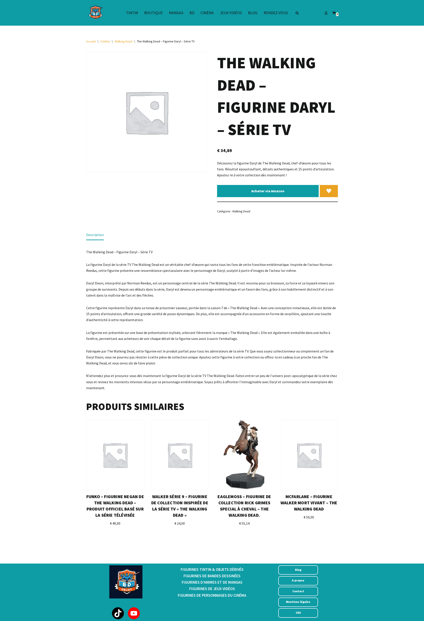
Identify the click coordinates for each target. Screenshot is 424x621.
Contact (298, 591)
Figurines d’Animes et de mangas (212, 582)
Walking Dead (123, 41)
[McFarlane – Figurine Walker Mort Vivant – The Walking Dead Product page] (309, 455)
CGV (298, 613)
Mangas (176, 12)
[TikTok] (118, 613)
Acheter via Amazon (267, 191)
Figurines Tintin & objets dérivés (212, 569)
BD (191, 12)
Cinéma (207, 12)
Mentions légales (298, 602)
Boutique (153, 12)
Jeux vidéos (231, 12)
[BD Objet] (95, 13)
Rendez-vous (276, 12)
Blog (252, 12)
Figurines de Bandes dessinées (212, 575)
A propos (298, 580)
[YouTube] (134, 613)
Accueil (91, 41)
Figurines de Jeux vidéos (212, 588)
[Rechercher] (297, 13)
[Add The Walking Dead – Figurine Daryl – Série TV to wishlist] (329, 191)
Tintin (132, 12)
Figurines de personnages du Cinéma (212, 595)
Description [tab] (95, 234)
